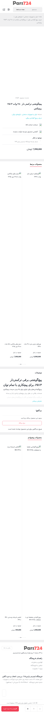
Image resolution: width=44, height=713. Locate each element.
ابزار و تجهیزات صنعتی (31, 17)
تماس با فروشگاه (36, 665)
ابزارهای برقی (18, 17)
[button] (25, 637)
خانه (40, 17)
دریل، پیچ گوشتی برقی (35, 20)
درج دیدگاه (22, 423)
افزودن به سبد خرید (10, 709)
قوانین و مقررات (36, 662)
